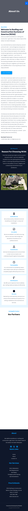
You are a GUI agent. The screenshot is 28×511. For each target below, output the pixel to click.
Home (14, 454)
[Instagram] (17, 446)
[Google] (14, 446)
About (14, 456)
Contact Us (14, 458)
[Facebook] (11, 446)
